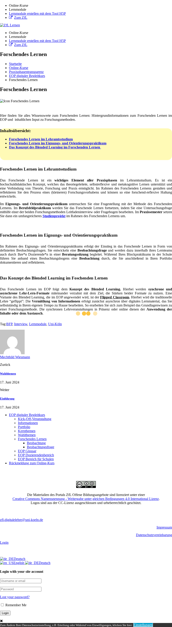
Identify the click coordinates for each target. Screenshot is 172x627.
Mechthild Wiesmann (15, 357)
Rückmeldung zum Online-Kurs (31, 463)
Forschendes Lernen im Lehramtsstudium (41, 139)
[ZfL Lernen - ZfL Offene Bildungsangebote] (10, 25)
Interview (20, 324)
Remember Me (15, 605)
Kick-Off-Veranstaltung (34, 419)
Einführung (7, 398)
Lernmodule (37, 324)
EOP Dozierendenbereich (36, 455)
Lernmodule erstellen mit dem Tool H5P (37, 13)
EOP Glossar (27, 451)
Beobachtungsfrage (40, 447)
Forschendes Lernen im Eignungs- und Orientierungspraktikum (57, 143)
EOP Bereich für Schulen (36, 459)
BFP (9, 324)
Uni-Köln (55, 324)
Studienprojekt (54, 216)
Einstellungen (143, 625)
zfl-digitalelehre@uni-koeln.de (21, 520)
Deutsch (19, 559)
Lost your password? (15, 597)
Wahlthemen (8, 373)
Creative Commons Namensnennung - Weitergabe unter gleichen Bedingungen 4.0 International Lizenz (86, 499)
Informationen (28, 423)
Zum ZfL (20, 17)
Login (4, 542)
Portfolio (24, 427)
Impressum (164, 527)
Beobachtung (36, 443)
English (19, 563)
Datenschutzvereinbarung (154, 535)
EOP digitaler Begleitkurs (27, 415)
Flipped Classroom (114, 297)
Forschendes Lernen (32, 439)
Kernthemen (26, 431)
